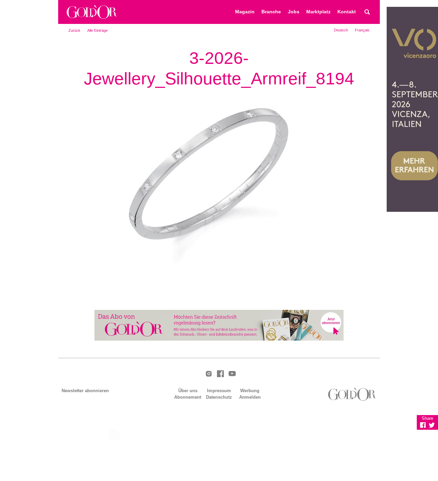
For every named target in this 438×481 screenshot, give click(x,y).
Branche (271, 11)
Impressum (219, 390)
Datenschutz (219, 397)
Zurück (74, 30)
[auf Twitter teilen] (432, 425)
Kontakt (346, 11)
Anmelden (250, 397)
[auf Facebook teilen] (423, 425)
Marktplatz (318, 11)
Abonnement (187, 397)
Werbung (249, 390)
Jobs (293, 11)
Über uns (187, 390)
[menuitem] (341, 30)
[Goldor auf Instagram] (208, 374)
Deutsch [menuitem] (341, 30)
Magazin (245, 11)
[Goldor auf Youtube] (232, 374)
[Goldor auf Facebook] (220, 374)
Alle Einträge (97, 30)
